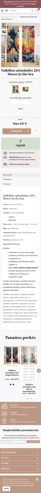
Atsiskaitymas (7, 179)
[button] (20, 102)
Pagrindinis (5, 17)
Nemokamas (8, 1)
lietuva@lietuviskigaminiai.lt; (26, 268)
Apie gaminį (7, 175)
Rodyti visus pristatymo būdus (19, 164)
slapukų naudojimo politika (25, 485)
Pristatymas (7, 184)
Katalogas (14, 17)
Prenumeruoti (33, 441)
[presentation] (39, 370)
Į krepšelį (16, 131)
